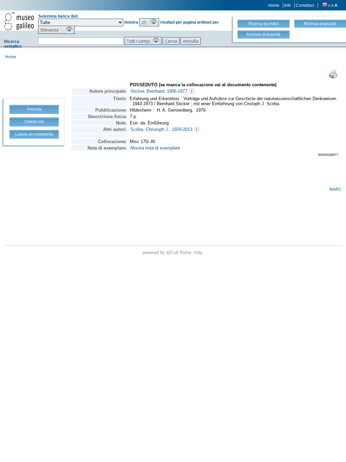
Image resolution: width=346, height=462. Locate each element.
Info (287, 5)
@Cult (173, 252)
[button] (149, 22)
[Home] (19, 20)
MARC (335, 189)
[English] (324, 5)
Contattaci (305, 5)
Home (273, 5)
